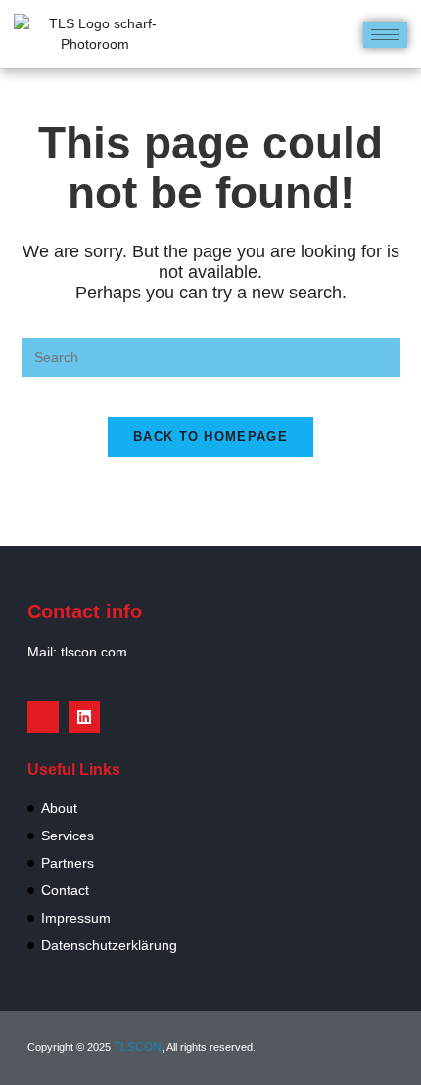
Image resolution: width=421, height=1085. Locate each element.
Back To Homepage (210, 436)
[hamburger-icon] (385, 35)
